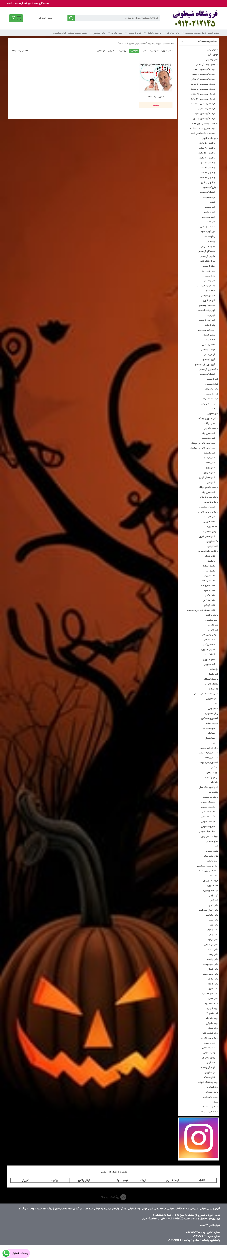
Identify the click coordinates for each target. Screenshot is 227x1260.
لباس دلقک (210, 462)
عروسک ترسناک (211, 679)
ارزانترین (122, 50)
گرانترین (111, 50)
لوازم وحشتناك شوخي (208, 1082)
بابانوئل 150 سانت (206, 153)
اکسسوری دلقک (211, 758)
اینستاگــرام (172, 1180)
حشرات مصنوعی (209, 797)
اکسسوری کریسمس (208, 369)
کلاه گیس (214, 900)
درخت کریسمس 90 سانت (203, 74)
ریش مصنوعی (211, 713)
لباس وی (211, 482)
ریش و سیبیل (208, 1057)
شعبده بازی (213, 876)
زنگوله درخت (209, 236)
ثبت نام (42, 18)
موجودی (101, 50)
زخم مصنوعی (209, 1052)
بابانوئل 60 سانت (207, 158)
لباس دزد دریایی (211, 944)
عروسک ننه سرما (210, 398)
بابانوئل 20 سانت (207, 143)
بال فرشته (214, 669)
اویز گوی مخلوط (207, 231)
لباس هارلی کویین (207, 477)
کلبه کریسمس (209, 340)
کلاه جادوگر (213, 674)
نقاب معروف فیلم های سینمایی (201, 610)
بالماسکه (211, 561)
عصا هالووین (212, 885)
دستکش (214, 767)
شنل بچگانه (209, 423)
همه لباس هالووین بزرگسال (202, 448)
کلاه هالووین (212, 526)
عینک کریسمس (208, 349)
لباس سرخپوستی (210, 964)
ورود (50, 18)
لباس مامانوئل (211, 389)
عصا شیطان (210, 738)
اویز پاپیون (210, 207)
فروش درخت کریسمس (195, 33)
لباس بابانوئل (173, 33)
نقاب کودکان (212, 546)
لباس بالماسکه (212, 915)
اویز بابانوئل (209, 280)
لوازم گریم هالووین (208, 1038)
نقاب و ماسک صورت (207, 551)
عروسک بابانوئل (154, 33)
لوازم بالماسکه (212, 1018)
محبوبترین (154, 50)
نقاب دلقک (210, 556)
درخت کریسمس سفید (205, 113)
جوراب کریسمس (207, 226)
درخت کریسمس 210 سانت (203, 94)
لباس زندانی (212, 959)
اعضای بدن (213, 708)
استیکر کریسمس (207, 192)
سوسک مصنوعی (207, 802)
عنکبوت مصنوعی (207, 807)
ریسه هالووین (211, 620)
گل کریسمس (209, 354)
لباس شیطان (212, 969)
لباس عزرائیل (212, 979)
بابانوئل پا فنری (208, 182)
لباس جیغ (213, 934)
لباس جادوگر (212, 930)
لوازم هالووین (59, 33)
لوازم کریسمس (134, 33)
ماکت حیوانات (212, 1092)
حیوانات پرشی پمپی (209, 836)
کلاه (216, 846)
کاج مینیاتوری (209, 300)
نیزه (213, 743)
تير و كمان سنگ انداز (208, 787)
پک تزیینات (210, 325)
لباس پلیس (213, 920)
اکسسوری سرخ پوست (208, 762)
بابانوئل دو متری (207, 162)
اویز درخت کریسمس (205, 310)
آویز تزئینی (213, 895)
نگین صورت (209, 1043)
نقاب (216, 703)
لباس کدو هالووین (210, 994)
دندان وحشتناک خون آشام (206, 694)
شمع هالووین (209, 659)
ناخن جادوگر (209, 1077)
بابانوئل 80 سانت (207, 172)
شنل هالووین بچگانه (207, 418)
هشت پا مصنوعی (207, 831)
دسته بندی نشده (210, 1106)
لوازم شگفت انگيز (210, 1033)
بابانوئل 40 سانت (207, 168)
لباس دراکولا (209, 458)
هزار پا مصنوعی (208, 826)
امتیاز (144, 50)
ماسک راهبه (209, 590)
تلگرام (202, 1180)
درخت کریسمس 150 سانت (202, 84)
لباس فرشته (213, 984)
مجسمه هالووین (207, 640)
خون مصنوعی (208, 1048)
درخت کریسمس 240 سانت (202, 99)
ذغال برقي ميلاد (211, 856)
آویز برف (211, 315)
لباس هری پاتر (208, 433)
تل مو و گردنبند (211, 777)
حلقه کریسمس (208, 266)
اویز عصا (211, 222)
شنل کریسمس (211, 384)
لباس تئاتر (213, 925)
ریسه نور (211, 241)
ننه (213, 408)
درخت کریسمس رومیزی (204, 118)
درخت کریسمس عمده (208, 1112)
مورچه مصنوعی (208, 821)
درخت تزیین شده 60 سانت (202, 128)
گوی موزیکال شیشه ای (204, 364)
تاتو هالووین (212, 625)
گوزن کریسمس (211, 394)
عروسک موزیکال (210, 880)
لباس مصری (213, 998)
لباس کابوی (213, 988)
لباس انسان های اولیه (208, 910)
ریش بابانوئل (209, 335)
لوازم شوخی (212, 1008)
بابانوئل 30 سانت (207, 148)
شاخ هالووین (212, 698)
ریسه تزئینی (212, 861)
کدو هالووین (212, 630)
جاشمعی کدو (209, 644)
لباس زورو (210, 467)
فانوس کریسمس (207, 256)
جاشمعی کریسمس (206, 330)
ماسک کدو (210, 595)
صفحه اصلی (213, 33)
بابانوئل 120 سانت (207, 177)
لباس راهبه (213, 954)
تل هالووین (209, 1072)
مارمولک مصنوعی (207, 812)
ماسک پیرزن (209, 571)
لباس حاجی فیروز (207, 536)
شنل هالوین (116, 33)
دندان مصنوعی (211, 851)
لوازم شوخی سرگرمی (209, 748)
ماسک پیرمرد (209, 576)
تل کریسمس (209, 276)
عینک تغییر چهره (210, 890)
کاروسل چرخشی (208, 295)
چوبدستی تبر (209, 728)
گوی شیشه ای (208, 359)
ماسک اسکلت (208, 566)
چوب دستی (211, 723)
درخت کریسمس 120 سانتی (203, 79)
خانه (172, 43)
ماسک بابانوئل (211, 615)
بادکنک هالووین (211, 684)
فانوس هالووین (208, 649)
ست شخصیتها (211, 1003)
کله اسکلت (210, 654)
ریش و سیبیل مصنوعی (207, 866)
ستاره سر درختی (207, 246)
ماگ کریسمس (208, 344)
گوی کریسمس (208, 217)
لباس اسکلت (209, 453)
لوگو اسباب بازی (211, 1087)
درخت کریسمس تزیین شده (204, 123)
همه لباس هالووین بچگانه (203, 443)
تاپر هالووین (209, 516)
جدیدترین (134, 50)
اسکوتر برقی (212, 50)
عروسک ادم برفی (209, 404)
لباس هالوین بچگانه (207, 487)
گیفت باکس (209, 212)
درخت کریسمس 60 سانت (203, 69)
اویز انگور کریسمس (206, 320)
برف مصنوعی (209, 197)
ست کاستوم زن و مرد (208, 870)
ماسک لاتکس (209, 600)
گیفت (212, 202)
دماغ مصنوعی (212, 841)
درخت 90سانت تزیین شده (203, 133)
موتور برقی (213, 54)
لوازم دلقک (213, 1028)
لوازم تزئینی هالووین (207, 634)
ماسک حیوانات (208, 585)
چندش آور (213, 792)
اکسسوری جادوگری (209, 718)
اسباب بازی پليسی (210, 1097)
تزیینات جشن (212, 772)
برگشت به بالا (110, 1197)
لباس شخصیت (208, 438)
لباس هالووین (99, 33)
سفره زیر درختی (208, 271)
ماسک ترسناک (208, 580)
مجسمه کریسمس (207, 305)
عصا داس (211, 733)
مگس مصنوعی (208, 816)
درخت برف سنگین (206, 108)
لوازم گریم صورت (207, 1067)
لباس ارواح (213, 905)
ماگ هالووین (209, 522)
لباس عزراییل (209, 472)
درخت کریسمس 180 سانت (203, 89)
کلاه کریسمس (212, 379)
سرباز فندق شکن (207, 261)
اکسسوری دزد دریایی (208, 752)
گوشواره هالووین (207, 507)
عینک (215, 1102)
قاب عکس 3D (212, 1013)
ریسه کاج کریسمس (206, 251)
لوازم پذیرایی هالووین (207, 512)
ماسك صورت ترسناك (77, 33)
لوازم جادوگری (212, 1023)
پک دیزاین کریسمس (206, 286)
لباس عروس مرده (210, 974)
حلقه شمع (210, 290)
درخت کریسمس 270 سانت (202, 104)
